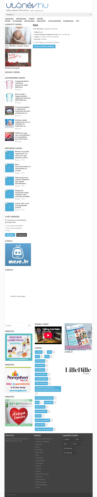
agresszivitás (40, 425)
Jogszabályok (39, 460)
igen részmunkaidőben (14, 228)
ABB (37, 402)
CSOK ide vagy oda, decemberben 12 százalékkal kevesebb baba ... (22, 136)
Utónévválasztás (40, 482)
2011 (49, 352)
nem (8, 230)
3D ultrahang (40, 361)
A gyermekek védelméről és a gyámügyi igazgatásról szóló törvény (47, 389)
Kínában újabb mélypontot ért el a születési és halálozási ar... (22, 123)
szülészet (41, 21)
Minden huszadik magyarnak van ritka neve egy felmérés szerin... (22, 154)
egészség (9, 19)
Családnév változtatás (42, 441)
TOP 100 (38, 468)
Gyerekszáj (39, 449)
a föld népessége (41, 383)
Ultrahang (38, 477)
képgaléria (29, 21)
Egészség (38, 444)
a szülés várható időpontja (44, 398)
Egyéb (37, 447)
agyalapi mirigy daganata (44, 429)
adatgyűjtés (48, 402)
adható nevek (40, 407)
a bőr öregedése (41, 374)
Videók (37, 487)
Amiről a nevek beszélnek (43, 439)
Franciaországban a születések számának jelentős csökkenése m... (22, 110)
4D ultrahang (40, 365)
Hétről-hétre (39, 452)
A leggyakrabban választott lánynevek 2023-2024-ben (22, 84)
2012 (37, 356)
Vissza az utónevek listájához (44, 46)
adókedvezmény (41, 411)
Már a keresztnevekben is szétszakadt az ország (23, 167)
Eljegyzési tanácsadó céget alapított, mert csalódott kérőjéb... (23, 193)
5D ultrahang (40, 370)
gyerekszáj (68, 21)
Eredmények (21, 235)
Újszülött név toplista (42, 474)
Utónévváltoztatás (41, 485)
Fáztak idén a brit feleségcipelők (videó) (22, 205)
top (77, 21)
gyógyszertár (54, 21)
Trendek (38, 471)
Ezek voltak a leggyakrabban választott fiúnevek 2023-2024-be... (23, 97)
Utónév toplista (40, 479)
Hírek (37, 455)
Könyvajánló (39, 463)
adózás (38, 416)
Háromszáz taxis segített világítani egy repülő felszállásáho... (22, 180)
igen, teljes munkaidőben (15, 226)
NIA (35, 25)
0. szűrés (39, 352)
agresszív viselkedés (42, 420)
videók (32, 19)
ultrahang (17, 21)
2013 (47, 356)
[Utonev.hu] (27, 5)
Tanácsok (38, 466)
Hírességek (39, 458)
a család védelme (41, 379)
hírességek (21, 19)
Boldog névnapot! (12, 68)
